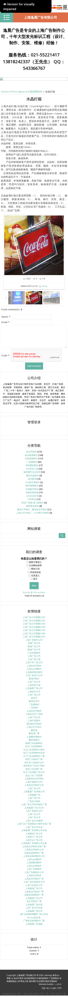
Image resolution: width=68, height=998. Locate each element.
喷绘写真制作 (32, 475)
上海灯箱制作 (34, 720)
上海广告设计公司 (34, 675)
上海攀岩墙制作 (34, 736)
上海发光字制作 (34, 665)
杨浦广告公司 (34, 646)
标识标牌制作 (31, 455)
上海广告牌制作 (34, 868)
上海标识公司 (34, 691)
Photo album (18, 91)
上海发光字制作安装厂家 (34, 846)
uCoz (59, 984)
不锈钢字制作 (32, 489)
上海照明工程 (34, 685)
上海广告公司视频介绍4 (34, 626)
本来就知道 (35, 571)
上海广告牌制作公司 (34, 872)
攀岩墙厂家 (34, 733)
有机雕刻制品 (32, 465)
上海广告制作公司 (34, 639)
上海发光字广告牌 (34, 714)
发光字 (34, 697)
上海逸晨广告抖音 (34, 904)
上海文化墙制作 (34, 865)
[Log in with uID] (34, 429)
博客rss (10, 978)
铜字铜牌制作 (32, 485)
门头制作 (34, 707)
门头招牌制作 (34, 652)
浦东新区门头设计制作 (34, 765)
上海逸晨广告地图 (34, 923)
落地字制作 (34, 678)
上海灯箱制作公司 (34, 781)
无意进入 (35, 575)
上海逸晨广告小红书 (34, 807)
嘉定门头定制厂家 (34, 768)
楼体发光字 (34, 701)
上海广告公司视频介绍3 (34, 623)
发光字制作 (31, 451)
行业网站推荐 (35, 565)
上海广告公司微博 (34, 820)
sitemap (48, 975)
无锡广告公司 (34, 643)
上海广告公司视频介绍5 (34, 630)
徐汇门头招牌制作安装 (34, 752)
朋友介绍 (35, 568)
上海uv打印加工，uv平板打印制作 (32, 512)
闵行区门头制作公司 (34, 762)
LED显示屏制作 (32, 482)
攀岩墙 (34, 730)
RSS (59, 988)
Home (4, 91)
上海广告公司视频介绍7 (34, 636)
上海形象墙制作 (34, 862)
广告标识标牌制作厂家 (34, 920)
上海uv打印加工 (34, 726)
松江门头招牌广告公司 (34, 772)
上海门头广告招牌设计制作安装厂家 (34, 823)
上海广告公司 (34, 655)
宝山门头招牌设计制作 (34, 749)
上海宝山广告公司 (34, 839)
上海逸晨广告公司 (34, 688)
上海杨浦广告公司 (34, 833)
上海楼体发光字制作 (34, 778)
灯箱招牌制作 (35, 91)
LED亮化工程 (32, 468)
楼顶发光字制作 (34, 723)
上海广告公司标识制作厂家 (34, 804)
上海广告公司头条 (34, 827)
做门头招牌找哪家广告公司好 (34, 914)
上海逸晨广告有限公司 (40, 17)
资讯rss (55, 975)
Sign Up (45, 988)
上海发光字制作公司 (34, 785)
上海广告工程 (34, 659)
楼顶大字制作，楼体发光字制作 (32, 509)
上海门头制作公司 (34, 885)
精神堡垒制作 (32, 505)
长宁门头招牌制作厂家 (34, 756)
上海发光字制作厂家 (34, 878)
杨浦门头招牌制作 (34, 743)
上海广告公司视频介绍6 (34, 633)
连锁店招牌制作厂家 (34, 852)
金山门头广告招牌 (34, 775)
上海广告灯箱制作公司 (34, 881)
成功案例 (32, 478)
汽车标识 (32, 499)
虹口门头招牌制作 (34, 746)
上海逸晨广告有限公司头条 (34, 830)
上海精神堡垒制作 (34, 672)
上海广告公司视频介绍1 (34, 617)
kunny (44, 286)
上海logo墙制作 (34, 668)
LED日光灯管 (32, 495)
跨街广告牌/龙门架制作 (32, 502)
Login (53, 988)
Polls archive (39, 592)
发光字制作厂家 (34, 901)
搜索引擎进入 (35, 562)
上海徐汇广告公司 (34, 836)
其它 (35, 578)
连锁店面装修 (32, 492)
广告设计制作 (34, 801)
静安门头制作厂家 (34, 759)
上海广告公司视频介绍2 (34, 620)
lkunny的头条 (34, 917)
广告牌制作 (32, 461)
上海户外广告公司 (34, 662)
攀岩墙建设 (34, 739)
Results (26, 592)
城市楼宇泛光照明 (32, 472)
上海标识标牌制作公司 (34, 856)
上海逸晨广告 (34, 794)
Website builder (46, 984)
